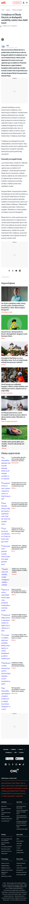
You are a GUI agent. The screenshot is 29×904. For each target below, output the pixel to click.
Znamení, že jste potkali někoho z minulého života (22, 812)
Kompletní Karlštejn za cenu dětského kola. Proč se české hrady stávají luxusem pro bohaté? (14, 360)
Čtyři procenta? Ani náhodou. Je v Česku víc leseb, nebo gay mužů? (18, 529)
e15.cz (2, 10)
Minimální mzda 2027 (21, 872)
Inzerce (21, 749)
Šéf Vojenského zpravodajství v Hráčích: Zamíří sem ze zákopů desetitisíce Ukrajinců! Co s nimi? (19, 689)
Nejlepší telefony (5, 865)
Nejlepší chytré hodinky (7, 870)
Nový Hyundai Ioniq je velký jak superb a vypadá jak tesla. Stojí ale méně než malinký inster (20, 504)
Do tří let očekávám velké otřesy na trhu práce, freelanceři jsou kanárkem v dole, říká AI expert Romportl (13, 306)
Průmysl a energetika (17, 10)
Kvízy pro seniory (5, 816)
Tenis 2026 (18, 845)
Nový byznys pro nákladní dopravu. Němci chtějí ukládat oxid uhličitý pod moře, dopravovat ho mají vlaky (14, 387)
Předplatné (8, 752)
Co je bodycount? (5, 821)
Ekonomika (19, 859)
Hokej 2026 (19, 843)
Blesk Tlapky (15, 783)
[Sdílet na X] (12, 270)
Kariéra (21, 752)
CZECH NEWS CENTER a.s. (20, 883)
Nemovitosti (9, 788)
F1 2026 (18, 848)
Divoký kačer (4, 853)
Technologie (4, 859)
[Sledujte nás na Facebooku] (12, 764)
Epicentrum (4, 806)
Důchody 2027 (19, 870)
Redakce (13, 749)
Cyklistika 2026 (19, 852)
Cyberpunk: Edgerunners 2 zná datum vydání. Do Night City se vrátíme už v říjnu (19, 616)
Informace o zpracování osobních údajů (11, 894)
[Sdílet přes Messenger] (16, 270)
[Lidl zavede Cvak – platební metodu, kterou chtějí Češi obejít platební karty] (6, 555)
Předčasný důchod (20, 863)
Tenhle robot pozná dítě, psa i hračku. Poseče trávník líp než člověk (13, 444)
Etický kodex (6, 900)
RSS (16, 752)
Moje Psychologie (6, 783)
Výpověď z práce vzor (6, 851)
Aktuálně (4, 802)
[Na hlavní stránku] (3, 2)
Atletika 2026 (19, 850)
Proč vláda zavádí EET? (6, 846)
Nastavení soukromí (9, 896)
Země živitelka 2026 (21, 874)
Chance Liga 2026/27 (9, 796)
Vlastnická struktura (19, 896)
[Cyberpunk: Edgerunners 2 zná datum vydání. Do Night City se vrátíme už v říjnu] (6, 623)
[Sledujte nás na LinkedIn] (5, 764)
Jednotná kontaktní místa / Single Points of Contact (14, 898)
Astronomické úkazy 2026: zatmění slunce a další (21, 817)
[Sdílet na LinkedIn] (20, 270)
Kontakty (5, 749)
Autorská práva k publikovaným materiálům (14, 890)
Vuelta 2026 (19, 796)
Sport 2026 (19, 834)
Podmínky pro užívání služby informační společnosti (14, 892)
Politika (3, 834)
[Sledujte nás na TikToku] (23, 764)
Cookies (24, 894)
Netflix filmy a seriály (6, 876)
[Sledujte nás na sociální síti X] (9, 764)
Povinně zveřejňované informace (18, 900)
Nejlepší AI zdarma (5, 868)
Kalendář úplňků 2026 (6, 818)
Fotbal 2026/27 (20, 841)
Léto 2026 (19, 802)
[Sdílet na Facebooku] (9, 270)
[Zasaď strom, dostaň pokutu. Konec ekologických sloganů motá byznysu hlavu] (14, 322)
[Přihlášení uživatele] (23, 2)
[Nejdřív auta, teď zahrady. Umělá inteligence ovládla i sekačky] (6, 577)
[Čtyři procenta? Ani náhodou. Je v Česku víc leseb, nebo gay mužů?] (6, 535)
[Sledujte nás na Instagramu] (16, 764)
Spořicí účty (19, 865)
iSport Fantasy (10, 785)
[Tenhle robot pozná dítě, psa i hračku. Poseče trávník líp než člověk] (14, 432)
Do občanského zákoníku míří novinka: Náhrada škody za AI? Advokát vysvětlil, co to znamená (19, 459)
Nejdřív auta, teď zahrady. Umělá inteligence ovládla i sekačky (19, 570)
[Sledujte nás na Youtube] (20, 764)
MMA (17, 839)
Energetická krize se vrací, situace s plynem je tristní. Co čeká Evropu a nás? (19, 484)
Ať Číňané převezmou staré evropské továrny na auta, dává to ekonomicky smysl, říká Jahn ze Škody (14, 416)
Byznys (8, 10)
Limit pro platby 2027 (21, 868)
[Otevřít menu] (26, 2)
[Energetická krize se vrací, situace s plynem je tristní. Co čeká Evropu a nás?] (6, 491)
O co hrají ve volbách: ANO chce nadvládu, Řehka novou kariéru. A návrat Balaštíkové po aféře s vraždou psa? (20, 636)
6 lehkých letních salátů (22, 829)
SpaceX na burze (5, 863)
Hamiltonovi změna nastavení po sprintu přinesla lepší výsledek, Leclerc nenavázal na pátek (19, 664)
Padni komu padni (5, 849)
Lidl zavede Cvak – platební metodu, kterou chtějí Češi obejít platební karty (19, 547)
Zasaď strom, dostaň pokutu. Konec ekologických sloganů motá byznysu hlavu (14, 334)
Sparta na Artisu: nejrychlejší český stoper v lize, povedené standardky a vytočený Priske (19, 591)
